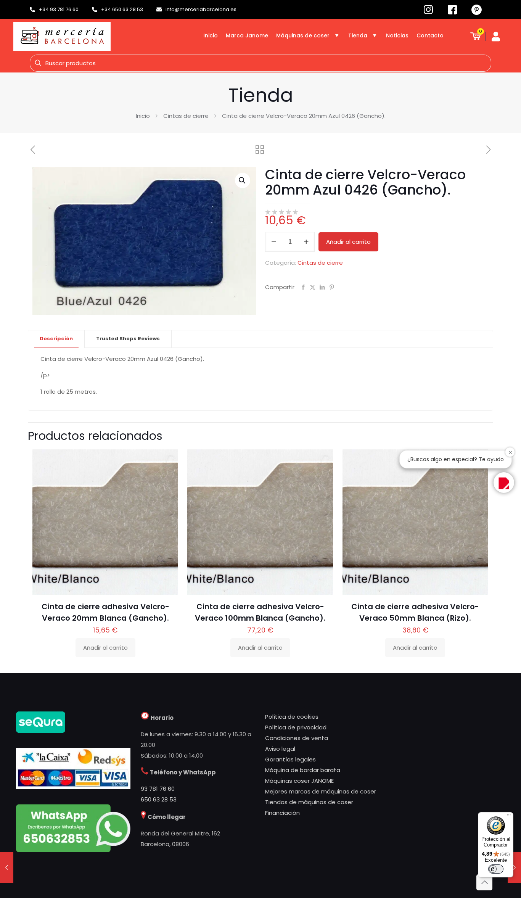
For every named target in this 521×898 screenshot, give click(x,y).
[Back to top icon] (484, 882)
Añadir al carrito (348, 242)
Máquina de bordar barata (302, 770)
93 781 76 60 (158, 789)
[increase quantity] (306, 242)
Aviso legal (280, 749)
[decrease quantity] (273, 242)
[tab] (56, 339)
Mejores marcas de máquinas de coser (320, 791)
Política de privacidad (295, 727)
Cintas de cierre (186, 116)
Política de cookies (291, 717)
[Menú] (508, 816)
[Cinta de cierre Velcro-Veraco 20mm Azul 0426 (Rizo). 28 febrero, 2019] (514, 867)
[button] (242, 180)
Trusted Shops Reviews (128, 338)
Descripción (56, 338)
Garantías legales (290, 759)
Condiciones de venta (296, 738)
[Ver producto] (167, 476)
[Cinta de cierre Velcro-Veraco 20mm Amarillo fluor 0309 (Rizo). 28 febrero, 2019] (6, 867)
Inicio (143, 116)
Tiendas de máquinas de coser (309, 802)
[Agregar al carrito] (167, 460)
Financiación (282, 813)
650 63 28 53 (159, 799)
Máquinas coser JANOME (299, 781)
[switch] (495, 869)
